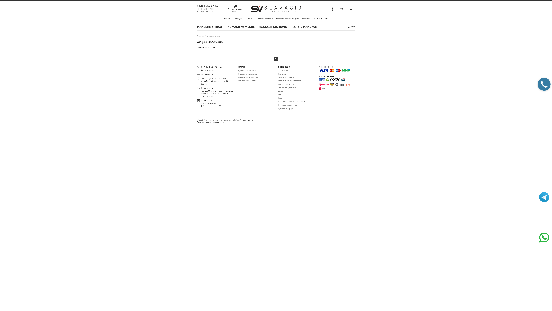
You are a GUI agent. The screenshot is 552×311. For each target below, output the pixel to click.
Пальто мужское (304, 27)
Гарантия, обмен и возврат (287, 18)
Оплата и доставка (265, 18)
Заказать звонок (207, 11)
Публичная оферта (286, 108)
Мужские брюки (209, 27)
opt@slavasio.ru (207, 74)
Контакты (306, 18)
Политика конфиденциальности (291, 101)
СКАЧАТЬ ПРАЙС (321, 18)
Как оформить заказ (286, 84)
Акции (280, 91)
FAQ (279, 94)
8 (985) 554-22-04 (207, 6)
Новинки (226, 18)
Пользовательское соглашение (291, 105)
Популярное (238, 18)
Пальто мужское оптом (247, 80)
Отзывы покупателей (287, 87)
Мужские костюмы (273, 27)
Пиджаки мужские (240, 27)
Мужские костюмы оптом (248, 77)
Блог (280, 98)
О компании (283, 70)
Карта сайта (248, 119)
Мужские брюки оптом (247, 70)
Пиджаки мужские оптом (248, 74)
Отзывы (250, 18)
